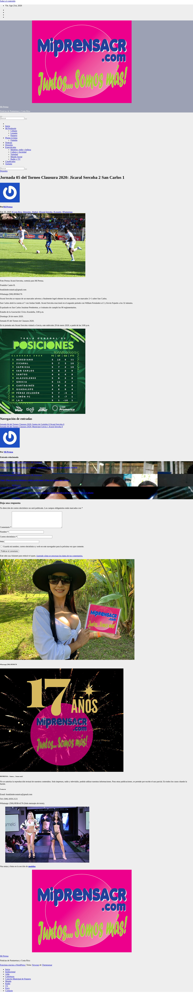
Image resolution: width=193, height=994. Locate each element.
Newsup (35, 965)
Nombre (4, 532)
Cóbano (14, 131)
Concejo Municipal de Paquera (18, 979)
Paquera (14, 135)
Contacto (9, 991)
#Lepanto (57, 212)
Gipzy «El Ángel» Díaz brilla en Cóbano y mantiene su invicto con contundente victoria (38, 467)
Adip (7, 974)
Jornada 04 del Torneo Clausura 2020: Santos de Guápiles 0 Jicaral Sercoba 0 (32, 424)
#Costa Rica (17, 212)
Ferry (7, 988)
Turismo (8, 164)
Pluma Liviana (11, 138)
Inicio (7, 126)
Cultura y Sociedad (18, 152)
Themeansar (47, 965)
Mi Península (10, 128)
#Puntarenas (67, 212)
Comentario (5, 527)
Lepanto (14, 133)
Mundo (8, 981)
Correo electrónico (8, 537)
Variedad (14, 154)
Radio (7, 983)
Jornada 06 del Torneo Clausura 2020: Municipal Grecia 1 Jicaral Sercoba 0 (31, 427)
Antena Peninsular (8, 462)
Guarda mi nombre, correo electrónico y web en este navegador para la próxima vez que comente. (43, 546)
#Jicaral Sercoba (45, 212)
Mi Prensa (4, 107)
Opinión (14, 140)
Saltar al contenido (7, 1)
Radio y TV (15, 159)
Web (2, 541)
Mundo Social (16, 157)
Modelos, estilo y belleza (21, 150)
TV (6, 986)
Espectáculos (10, 147)
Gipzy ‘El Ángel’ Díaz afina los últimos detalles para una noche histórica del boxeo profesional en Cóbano (46, 493)
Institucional (10, 972)
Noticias (8, 142)
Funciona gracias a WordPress (12, 965)
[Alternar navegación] (1, 116)
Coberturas (9, 976)
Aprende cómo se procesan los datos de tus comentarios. (59, 556)
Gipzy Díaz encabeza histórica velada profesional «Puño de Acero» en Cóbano (34, 480)
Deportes (9, 145)
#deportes (27, 212)
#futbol (35, 212)
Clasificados (10, 161)
